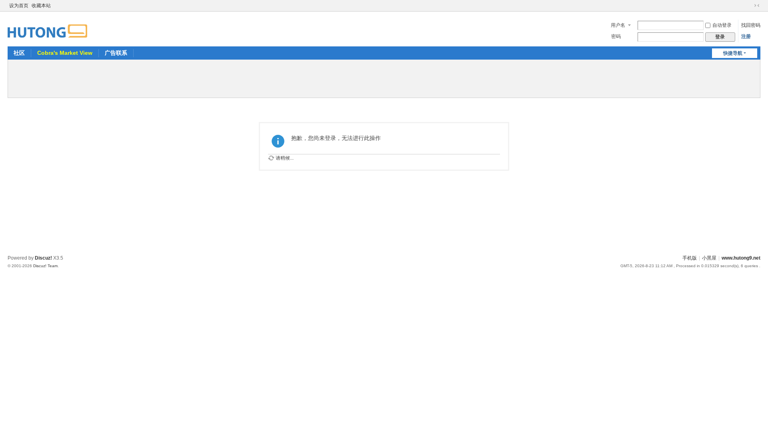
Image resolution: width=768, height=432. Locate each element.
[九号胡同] (47, 26)
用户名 (618, 25)
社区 (19, 53)
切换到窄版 (756, 5)
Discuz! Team (45, 266)
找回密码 (750, 25)
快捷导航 (732, 53)
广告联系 (116, 53)
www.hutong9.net (741, 258)
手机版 (689, 258)
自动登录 (722, 25)
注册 (746, 36)
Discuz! (43, 258)
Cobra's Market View (64, 53)
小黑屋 (709, 258)
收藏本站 (41, 5)
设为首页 (18, 5)
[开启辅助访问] (749, 5)
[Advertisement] (384, 78)
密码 (616, 36)
